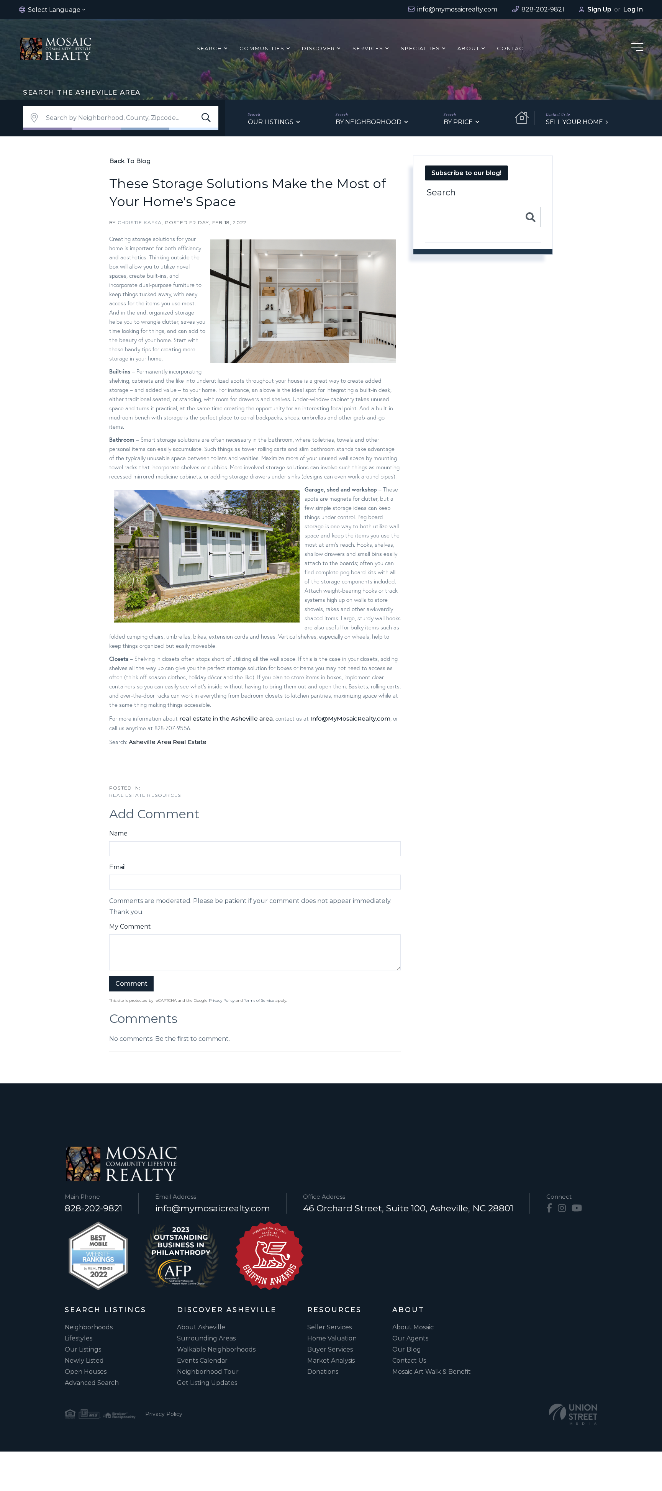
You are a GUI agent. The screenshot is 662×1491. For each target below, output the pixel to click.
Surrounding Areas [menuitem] (206, 1338)
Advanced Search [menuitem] (92, 1382)
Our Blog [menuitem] (406, 1349)
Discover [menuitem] (318, 48)
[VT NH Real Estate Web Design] (573, 1414)
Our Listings (270, 122)
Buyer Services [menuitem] (330, 1349)
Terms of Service (259, 1000)
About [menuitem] (468, 48)
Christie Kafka (140, 222)
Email (117, 867)
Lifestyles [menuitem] (78, 1338)
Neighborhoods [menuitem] (89, 1327)
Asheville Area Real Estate (167, 742)
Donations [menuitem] (322, 1371)
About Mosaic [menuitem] (413, 1327)
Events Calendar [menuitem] (202, 1360)
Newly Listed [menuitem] (84, 1360)
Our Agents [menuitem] (410, 1338)
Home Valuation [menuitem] (332, 1338)
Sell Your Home (574, 122)
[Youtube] (577, 1208)
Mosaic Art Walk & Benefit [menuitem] (431, 1371)
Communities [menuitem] (262, 48)
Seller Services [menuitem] (329, 1327)
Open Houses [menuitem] (86, 1371)
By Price (458, 122)
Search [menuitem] (209, 48)
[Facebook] (549, 1208)
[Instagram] (562, 1208)
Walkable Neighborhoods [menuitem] (216, 1349)
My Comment (130, 926)
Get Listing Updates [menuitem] (207, 1382)
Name (118, 833)
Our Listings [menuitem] (83, 1349)
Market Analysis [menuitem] (331, 1360)
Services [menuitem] (367, 48)
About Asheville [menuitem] (201, 1327)
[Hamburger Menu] (637, 48)
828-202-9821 (93, 1208)
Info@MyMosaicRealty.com (350, 718)
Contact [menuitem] (512, 48)
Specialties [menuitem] (420, 48)
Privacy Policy (221, 1000)
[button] (206, 118)
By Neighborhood (368, 122)
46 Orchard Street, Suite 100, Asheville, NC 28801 (408, 1208)
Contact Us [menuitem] (409, 1360)
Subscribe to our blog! (466, 173)
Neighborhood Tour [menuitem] (208, 1371)
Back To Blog (130, 161)
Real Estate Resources (145, 795)
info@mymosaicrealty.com (212, 1208)
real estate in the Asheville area (226, 718)
